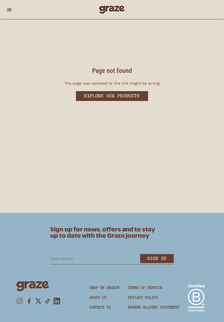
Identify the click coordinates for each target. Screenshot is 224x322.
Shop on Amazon (104, 287)
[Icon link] (196, 298)
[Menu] (9, 9)
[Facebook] (29, 301)
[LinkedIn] (57, 301)
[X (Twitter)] (38, 301)
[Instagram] (19, 301)
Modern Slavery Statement (153, 307)
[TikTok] (47, 301)
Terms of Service (145, 287)
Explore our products (112, 96)
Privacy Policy (143, 297)
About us (98, 297)
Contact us (100, 307)
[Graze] (112, 9)
